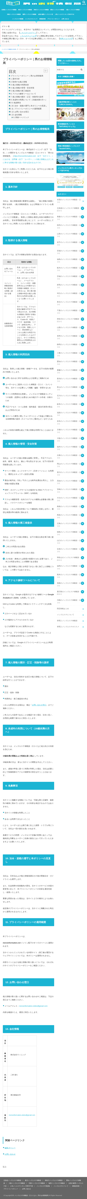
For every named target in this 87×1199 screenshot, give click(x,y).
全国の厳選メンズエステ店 (45, 14)
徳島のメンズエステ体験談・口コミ (69, 533)
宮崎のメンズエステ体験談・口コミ (69, 490)
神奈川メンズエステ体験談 (41, 9)
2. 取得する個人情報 (19, 82)
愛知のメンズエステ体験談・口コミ (69, 363)
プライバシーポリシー (53, 19)
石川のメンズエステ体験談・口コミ (69, 397)
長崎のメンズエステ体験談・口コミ (69, 584)
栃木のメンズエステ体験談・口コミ (69, 269)
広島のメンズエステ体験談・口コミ (69, 525)
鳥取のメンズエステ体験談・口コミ (69, 516)
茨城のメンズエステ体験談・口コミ (69, 277)
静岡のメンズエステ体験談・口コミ (69, 346)
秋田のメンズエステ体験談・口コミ (69, 226)
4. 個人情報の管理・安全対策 (22, 88)
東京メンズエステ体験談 (25, 9)
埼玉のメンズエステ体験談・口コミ (69, 294)
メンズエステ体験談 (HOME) (9, 49)
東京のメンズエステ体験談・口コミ (69, 303)
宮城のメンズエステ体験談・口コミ (69, 252)
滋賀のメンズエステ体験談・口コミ (69, 414)
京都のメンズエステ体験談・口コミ (69, 431)
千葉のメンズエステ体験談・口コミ (69, 312)
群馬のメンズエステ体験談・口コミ (69, 286)
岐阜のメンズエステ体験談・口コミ (69, 405)
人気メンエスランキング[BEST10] (64, 14)
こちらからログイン (28, 33)
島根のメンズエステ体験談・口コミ (69, 508)
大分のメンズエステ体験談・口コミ (69, 499)
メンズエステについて (31, 19)
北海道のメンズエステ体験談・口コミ (69, 209)
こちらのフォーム (27, 36)
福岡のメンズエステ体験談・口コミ (69, 567)
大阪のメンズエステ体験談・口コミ (69, 439)
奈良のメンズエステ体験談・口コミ (69, 422)
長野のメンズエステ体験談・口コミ (69, 337)
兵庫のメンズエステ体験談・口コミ (69, 456)
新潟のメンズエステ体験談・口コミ (69, 380)
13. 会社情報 (17, 115)
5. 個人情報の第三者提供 (21, 91)
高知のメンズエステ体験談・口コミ (69, 482)
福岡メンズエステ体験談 (29, 14)
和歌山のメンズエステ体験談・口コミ (69, 559)
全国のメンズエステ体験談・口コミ (69, 201)
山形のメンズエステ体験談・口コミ (69, 235)
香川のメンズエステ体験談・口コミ (69, 473)
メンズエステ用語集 (17, 19)
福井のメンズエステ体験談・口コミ (69, 448)
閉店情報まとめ (63, 609)
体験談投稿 (42, 19)
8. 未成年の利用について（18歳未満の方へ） (29, 100)
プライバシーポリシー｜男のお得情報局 (27, 76)
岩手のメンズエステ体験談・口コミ (69, 243)
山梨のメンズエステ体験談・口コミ (69, 329)
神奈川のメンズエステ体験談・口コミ (69, 320)
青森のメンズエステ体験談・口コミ (69, 218)
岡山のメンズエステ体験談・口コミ (69, 465)
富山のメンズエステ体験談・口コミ (69, 388)
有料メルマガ (65, 39)
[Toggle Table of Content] (44, 71)
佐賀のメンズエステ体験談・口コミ (69, 550)
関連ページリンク (22, 117)
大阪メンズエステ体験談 (73, 9)
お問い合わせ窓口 (39, 705)
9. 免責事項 (16, 103)
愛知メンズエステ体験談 (57, 9)
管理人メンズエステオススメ (68, 627)
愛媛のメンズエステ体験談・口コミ (69, 371)
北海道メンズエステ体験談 (8, 9)
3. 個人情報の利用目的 (20, 85)
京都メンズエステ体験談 (14, 14)
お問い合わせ (65, 19)
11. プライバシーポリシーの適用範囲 (26, 109)
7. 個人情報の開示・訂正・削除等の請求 (27, 97)
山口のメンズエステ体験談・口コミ (69, 542)
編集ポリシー (10, 1148)
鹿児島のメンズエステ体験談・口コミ (69, 593)
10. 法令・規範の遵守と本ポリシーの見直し (29, 106)
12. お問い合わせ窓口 (20, 112)
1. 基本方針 (15, 79)
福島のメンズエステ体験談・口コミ (69, 260)
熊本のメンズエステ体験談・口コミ (69, 576)
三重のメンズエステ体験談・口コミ (69, 354)
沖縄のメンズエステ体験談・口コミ (69, 601)
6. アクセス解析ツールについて (23, 94)
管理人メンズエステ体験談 (67, 621)
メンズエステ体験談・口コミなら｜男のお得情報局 (31, 1195)
